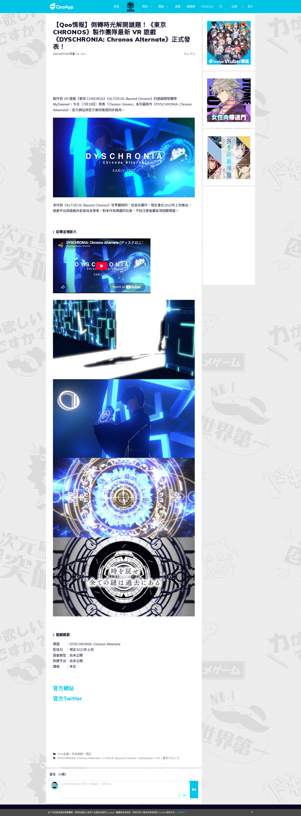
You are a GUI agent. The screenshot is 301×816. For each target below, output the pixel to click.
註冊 (234, 6)
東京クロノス (171, 758)
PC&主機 (63, 754)
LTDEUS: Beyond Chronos (119, 758)
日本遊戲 (77, 754)
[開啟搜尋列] (220, 6)
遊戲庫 (191, 6)
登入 (250, 6)
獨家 (161, 6)
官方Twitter (67, 698)
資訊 (145, 6)
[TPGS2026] (130, 6)
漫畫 (177, 6)
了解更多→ (181, 812)
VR (158, 758)
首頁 (116, 6)
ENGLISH (207, 6)
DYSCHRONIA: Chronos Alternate (78, 758)
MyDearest (146, 758)
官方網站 (63, 688)
